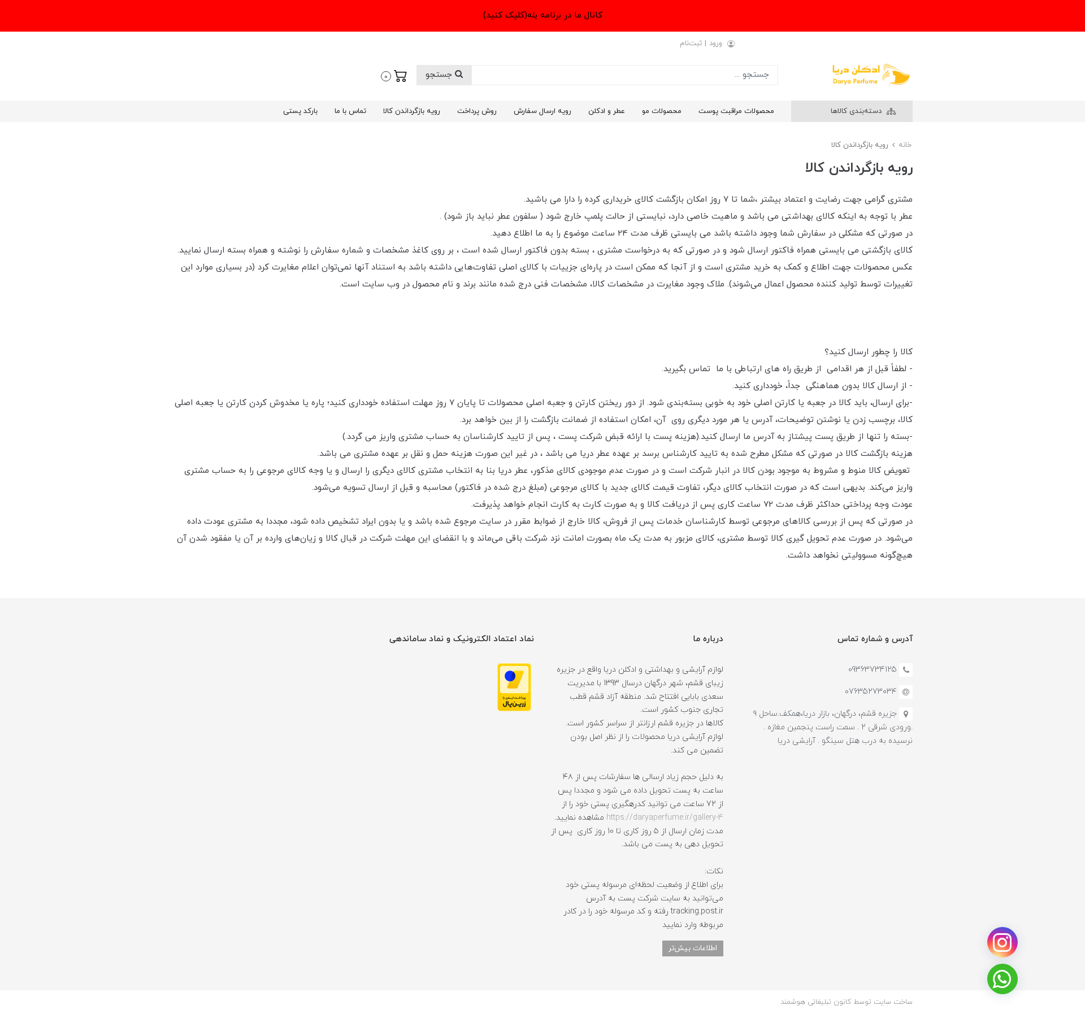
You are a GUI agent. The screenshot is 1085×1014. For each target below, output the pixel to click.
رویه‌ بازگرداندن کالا (411, 111)
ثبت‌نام (691, 43)
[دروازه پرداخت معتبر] (514, 687)
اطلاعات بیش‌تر (693, 948)
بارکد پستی (300, 111)
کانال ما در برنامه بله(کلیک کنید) (542, 15)
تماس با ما (350, 111)
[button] (394, 75)
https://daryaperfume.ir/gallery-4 (664, 817)
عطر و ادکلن (606, 111)
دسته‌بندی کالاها (857, 111)
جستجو (440, 75)
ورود (715, 43)
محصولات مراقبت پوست (736, 111)
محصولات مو (662, 111)
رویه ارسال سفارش (542, 111)
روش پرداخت (477, 111)
